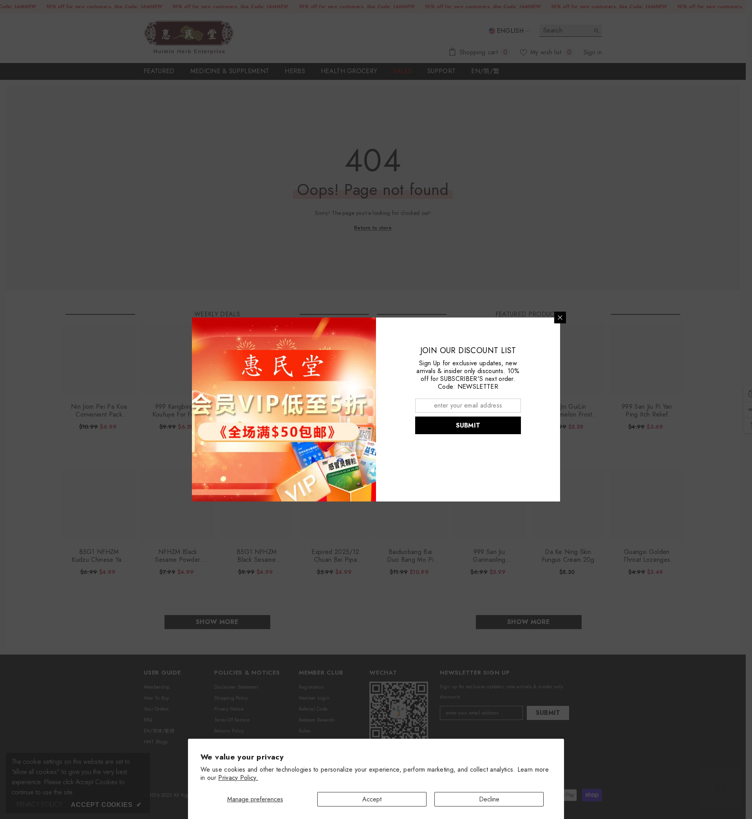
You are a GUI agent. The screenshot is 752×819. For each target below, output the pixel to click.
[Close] (560, 317)
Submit (468, 425)
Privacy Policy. (238, 777)
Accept (371, 799)
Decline (489, 799)
